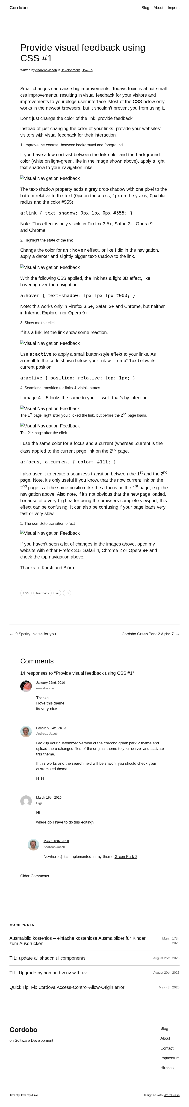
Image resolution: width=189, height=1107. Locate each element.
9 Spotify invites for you (35, 634)
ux (67, 593)
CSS (26, 593)
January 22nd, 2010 (50, 682)
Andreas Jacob (46, 70)
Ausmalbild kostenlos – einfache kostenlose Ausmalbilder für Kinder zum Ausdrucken (77, 941)
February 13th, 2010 (51, 728)
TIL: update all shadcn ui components (47, 958)
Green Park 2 (126, 856)
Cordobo (18, 7)
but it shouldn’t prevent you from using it (123, 107)
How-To (87, 70)
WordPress (172, 1095)
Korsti (47, 567)
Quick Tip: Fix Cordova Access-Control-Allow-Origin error (66, 987)
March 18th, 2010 (49, 797)
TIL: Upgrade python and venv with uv (47, 972)
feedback (42, 593)
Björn (68, 567)
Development (70, 70)
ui (57, 593)
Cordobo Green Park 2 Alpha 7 (148, 634)
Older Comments (34, 876)
